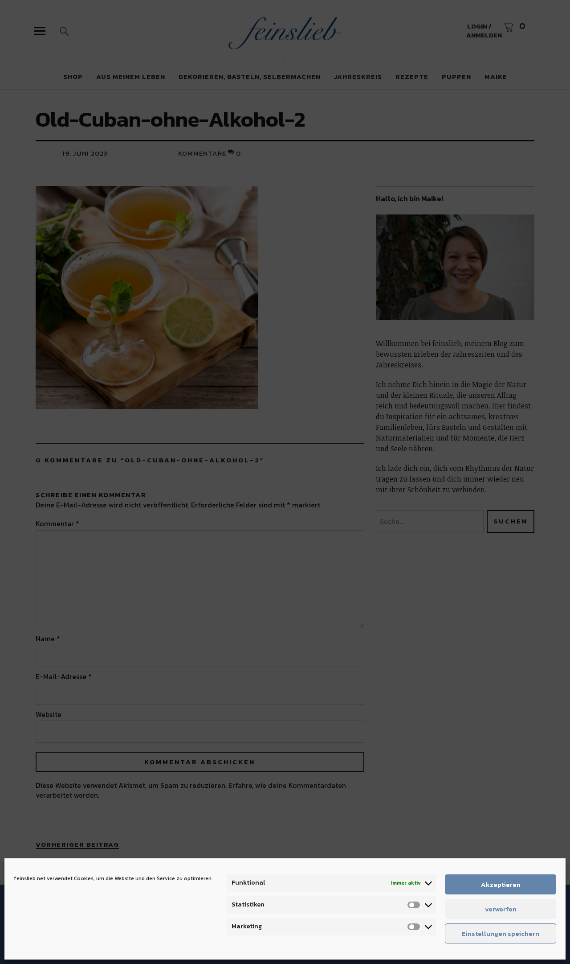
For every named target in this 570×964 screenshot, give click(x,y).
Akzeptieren (501, 884)
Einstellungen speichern (500, 933)
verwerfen (501, 909)
